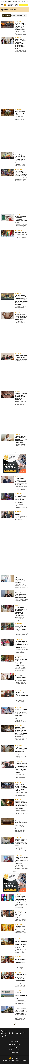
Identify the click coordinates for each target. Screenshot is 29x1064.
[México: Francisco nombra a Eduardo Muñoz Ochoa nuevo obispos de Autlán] (7, 593)
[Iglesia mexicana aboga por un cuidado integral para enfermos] (7, 578)
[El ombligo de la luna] (7, 233)
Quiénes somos (14, 1041)
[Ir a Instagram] (10, 1033)
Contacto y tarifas (14, 1044)
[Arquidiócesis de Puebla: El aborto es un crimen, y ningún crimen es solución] (7, 315)
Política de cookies (14, 1050)
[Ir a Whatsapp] (24, 1033)
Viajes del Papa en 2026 (19, 1)
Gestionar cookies (14, 1062)
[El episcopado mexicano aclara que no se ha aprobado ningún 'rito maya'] (7, 172)
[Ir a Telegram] (2, 1036)
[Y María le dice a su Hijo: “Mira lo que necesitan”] (7, 112)
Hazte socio (14, 1052)
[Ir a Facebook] (2, 1033)
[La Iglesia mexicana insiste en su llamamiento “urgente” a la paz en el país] (7, 217)
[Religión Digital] (11, 5)
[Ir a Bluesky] (20, 1033)
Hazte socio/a (23, 5)
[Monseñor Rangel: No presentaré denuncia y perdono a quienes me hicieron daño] (7, 437)
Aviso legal (14, 1047)
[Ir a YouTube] (17, 1033)
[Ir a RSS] (6, 1036)
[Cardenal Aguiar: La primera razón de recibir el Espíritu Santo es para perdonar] (7, 394)
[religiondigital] (14, 1058)
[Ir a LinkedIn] (13, 1033)
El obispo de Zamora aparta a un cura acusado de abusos (19, 15)
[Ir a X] (6, 1033)
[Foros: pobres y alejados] (7, 514)
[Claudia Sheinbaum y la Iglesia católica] (7, 356)
